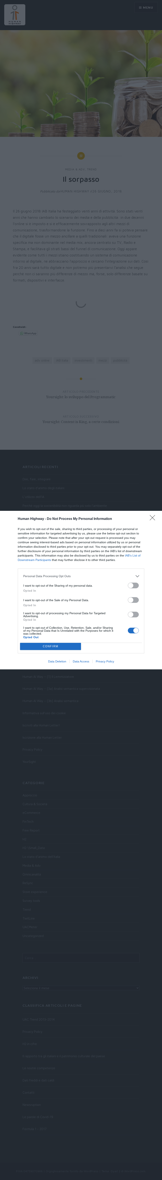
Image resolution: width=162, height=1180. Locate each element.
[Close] (154, 519)
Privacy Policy (105, 661)
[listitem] (81, 576)
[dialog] (81, 590)
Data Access (81, 661)
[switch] (133, 585)
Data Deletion (57, 661)
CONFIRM (50, 646)
